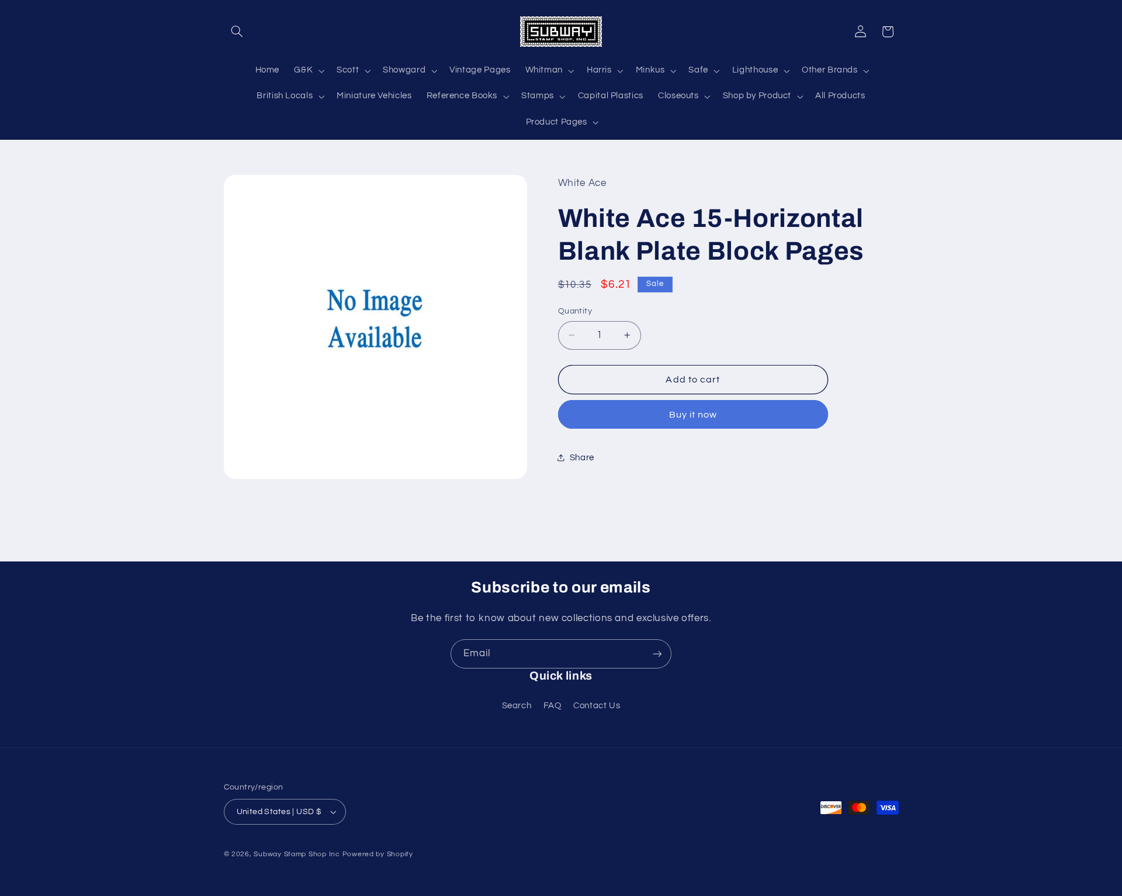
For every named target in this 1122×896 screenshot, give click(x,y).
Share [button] (582, 457)
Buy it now (693, 414)
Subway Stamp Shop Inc (297, 854)
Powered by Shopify (377, 854)
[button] (237, 31)
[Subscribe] (657, 653)
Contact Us (596, 705)
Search (517, 705)
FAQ (552, 705)
